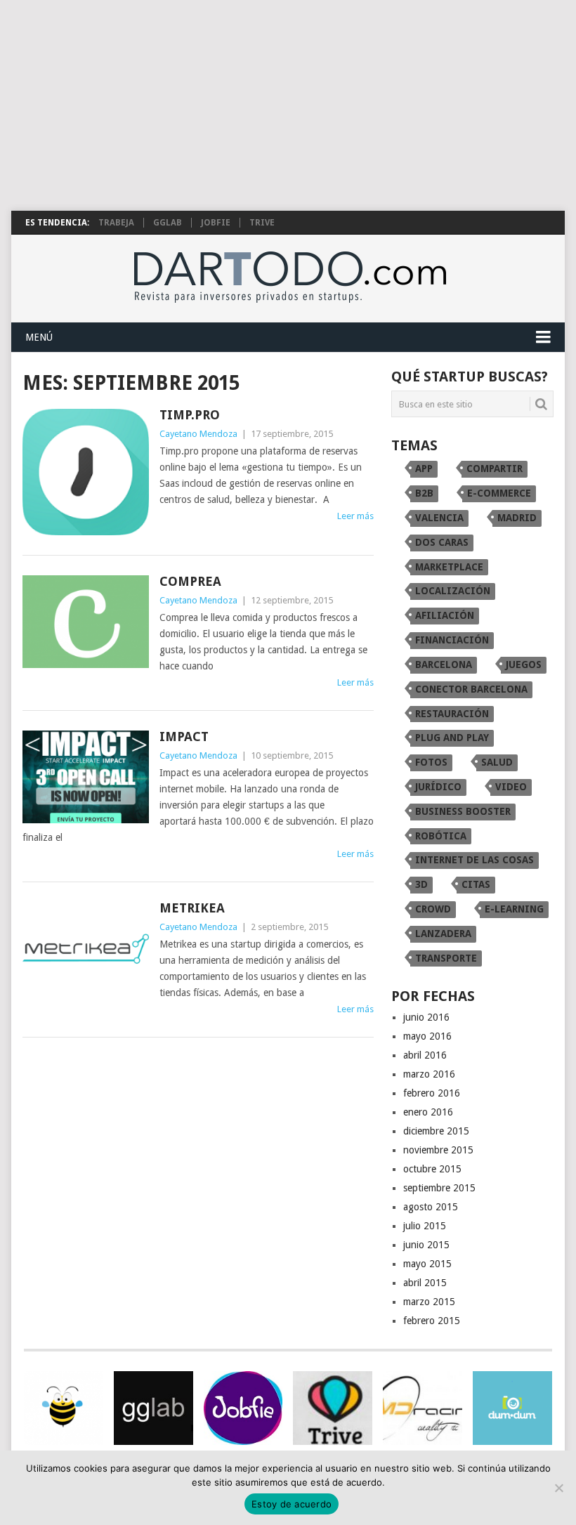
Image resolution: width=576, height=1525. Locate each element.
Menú (39, 337)
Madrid (517, 517)
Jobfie (215, 223)
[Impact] (85, 777)
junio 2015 (426, 1244)
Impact (184, 736)
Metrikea (192, 908)
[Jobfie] (243, 1408)
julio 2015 (424, 1225)
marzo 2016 (429, 1074)
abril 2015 (425, 1282)
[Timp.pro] (85, 472)
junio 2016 (426, 1017)
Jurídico (438, 786)
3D (421, 884)
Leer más (355, 516)
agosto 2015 (430, 1206)
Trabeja (116, 223)
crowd (433, 909)
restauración (452, 713)
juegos (524, 664)
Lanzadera (443, 933)
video (511, 786)
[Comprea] (85, 622)
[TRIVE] (332, 1408)
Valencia (439, 517)
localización (452, 590)
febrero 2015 (431, 1320)
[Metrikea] (85, 948)
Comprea (190, 581)
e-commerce (499, 493)
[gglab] (153, 1408)
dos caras (442, 542)
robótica (440, 836)
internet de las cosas (474, 859)
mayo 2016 (427, 1036)
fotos (431, 762)
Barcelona (443, 664)
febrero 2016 (431, 1093)
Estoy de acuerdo (291, 1504)
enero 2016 (428, 1112)
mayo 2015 (427, 1263)
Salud (497, 762)
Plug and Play (452, 737)
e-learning (514, 909)
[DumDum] (512, 1408)
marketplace (449, 566)
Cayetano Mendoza (198, 433)
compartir (494, 468)
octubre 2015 (432, 1168)
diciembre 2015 (436, 1131)
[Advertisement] (288, 105)
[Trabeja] (63, 1408)
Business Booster (463, 811)
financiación (452, 640)
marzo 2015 (429, 1301)
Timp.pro (189, 414)
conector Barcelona (471, 689)
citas (476, 884)
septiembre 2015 (439, 1187)
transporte (446, 958)
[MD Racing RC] (422, 1408)
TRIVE (262, 223)
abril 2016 (425, 1055)
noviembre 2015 (438, 1150)
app (424, 468)
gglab (167, 223)
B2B (424, 493)
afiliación (444, 615)
